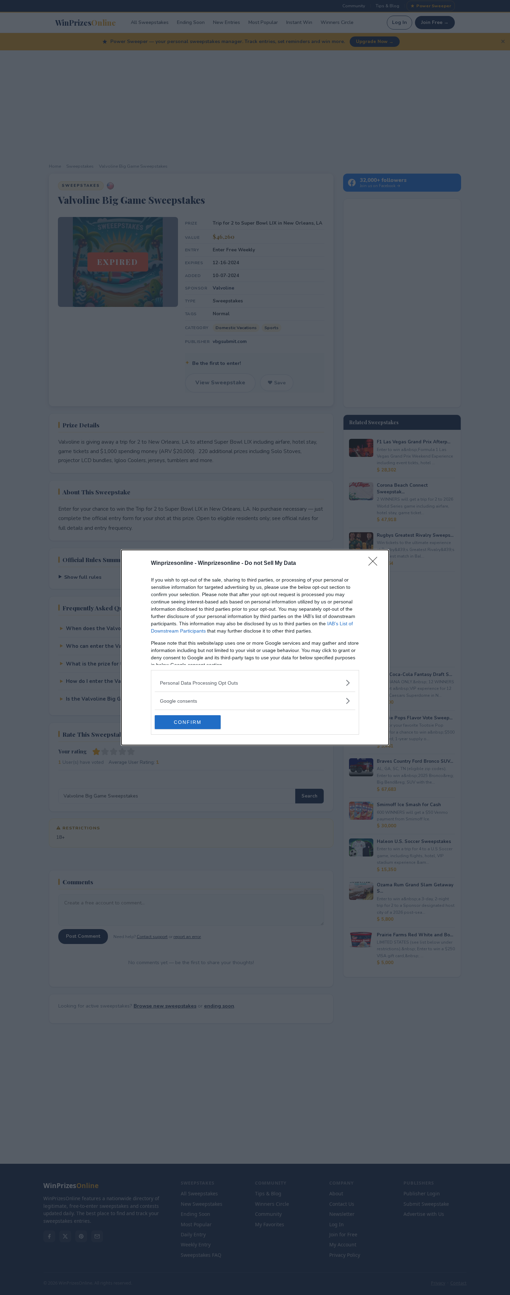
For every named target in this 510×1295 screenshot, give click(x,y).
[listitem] (255, 682)
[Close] (375, 563)
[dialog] (255, 647)
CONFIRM (188, 722)
